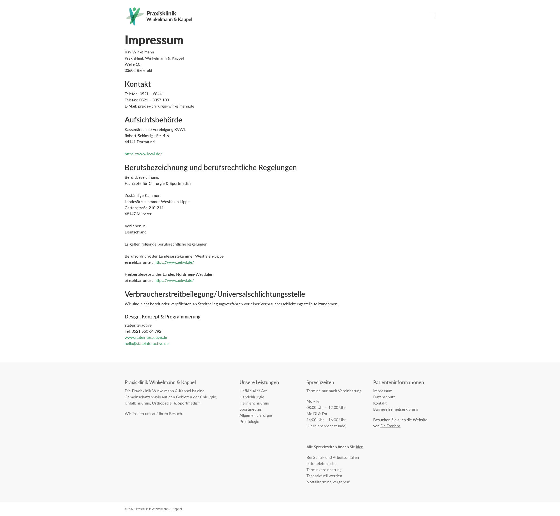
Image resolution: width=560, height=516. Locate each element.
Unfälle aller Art (253, 391)
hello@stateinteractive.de (147, 344)
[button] (432, 16)
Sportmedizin (251, 410)
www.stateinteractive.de (146, 338)
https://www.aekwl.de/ (174, 263)
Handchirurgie (252, 397)
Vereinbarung (349, 391)
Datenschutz (384, 397)
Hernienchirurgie (254, 403)
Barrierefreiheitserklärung (395, 410)
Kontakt (380, 403)
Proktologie (249, 422)
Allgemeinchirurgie (256, 416)
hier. (359, 447)
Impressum (382, 391)
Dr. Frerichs (390, 426)
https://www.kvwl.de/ (143, 154)
